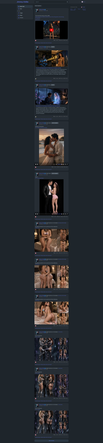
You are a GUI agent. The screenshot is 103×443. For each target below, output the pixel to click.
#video (45, 127)
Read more (37, 19)
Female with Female (62, 222)
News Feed (22, 6)
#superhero (56, 16)
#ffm (36, 336)
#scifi (39, 336)
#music (49, 16)
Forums (21, 17)
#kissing (39, 127)
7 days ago (40, 86)
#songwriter (37, 18)
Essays (52, 46)
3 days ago (41, 10)
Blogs (21, 15)
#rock (53, 16)
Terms (75, 9)
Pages (21, 13)
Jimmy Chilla (22, 2)
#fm (36, 127)
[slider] (45, 164)
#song (62, 16)
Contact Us (84, 9)
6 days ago (41, 48)
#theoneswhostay (39, 16)
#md (38, 227)
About (71, 9)
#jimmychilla (45, 16)
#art (60, 16)
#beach (42, 127)
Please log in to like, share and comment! (43, 42)
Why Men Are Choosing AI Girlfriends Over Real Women (48, 106)
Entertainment (55, 122)
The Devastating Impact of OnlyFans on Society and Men (48, 68)
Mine (21, 8)
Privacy (79, 9)
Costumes (60, 331)
